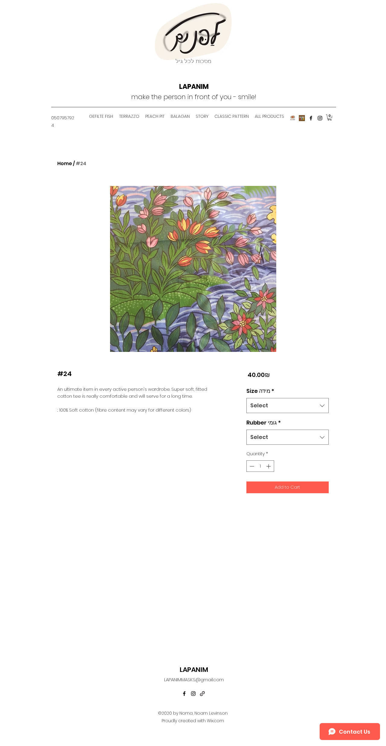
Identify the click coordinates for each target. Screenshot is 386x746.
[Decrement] (251, 466)
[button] (329, 117)
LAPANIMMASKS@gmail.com (194, 679)
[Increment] (269, 466)
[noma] (302, 118)
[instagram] (320, 118)
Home (64, 163)
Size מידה (260, 391)
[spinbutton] (260, 466)
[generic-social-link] (202, 694)
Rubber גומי (263, 422)
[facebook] (311, 118)
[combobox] (287, 405)
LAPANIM (194, 86)
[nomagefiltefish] (293, 118)
